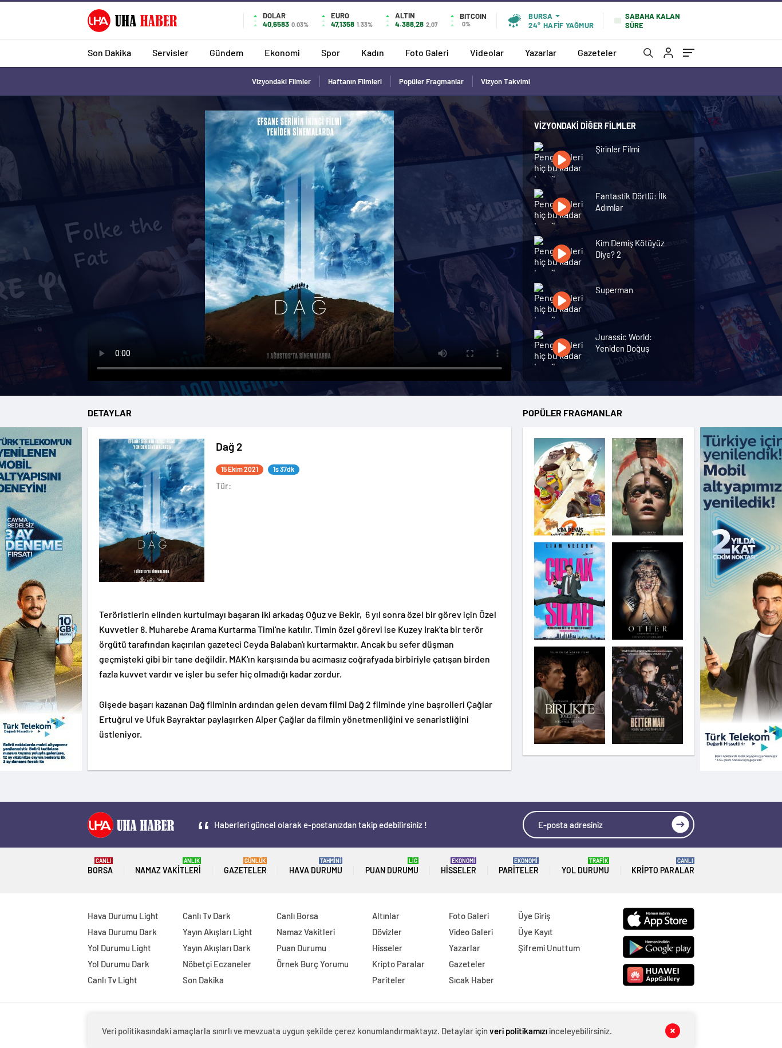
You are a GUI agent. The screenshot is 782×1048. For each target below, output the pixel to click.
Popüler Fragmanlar (431, 81)
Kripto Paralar (662, 866)
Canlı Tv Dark (207, 916)
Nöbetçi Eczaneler (217, 964)
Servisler (170, 52)
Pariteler (519, 866)
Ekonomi (282, 52)
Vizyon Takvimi (505, 81)
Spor (330, 52)
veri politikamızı (518, 1031)
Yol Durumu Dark (118, 964)
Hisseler (458, 866)
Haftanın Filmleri (355, 81)
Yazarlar (540, 52)
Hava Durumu (315, 866)
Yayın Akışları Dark (217, 948)
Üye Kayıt (535, 932)
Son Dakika (109, 52)
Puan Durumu (391, 866)
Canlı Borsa (297, 916)
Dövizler (387, 932)
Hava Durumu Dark (122, 932)
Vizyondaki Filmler (281, 81)
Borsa (100, 866)
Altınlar (386, 916)
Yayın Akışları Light (217, 932)
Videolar (487, 52)
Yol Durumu (585, 866)
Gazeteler (597, 52)
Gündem (226, 52)
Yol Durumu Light (119, 948)
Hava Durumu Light (123, 916)
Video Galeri (471, 932)
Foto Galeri (427, 52)
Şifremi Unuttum (549, 948)
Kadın (372, 52)
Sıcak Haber (471, 980)
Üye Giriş (534, 916)
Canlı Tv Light (112, 980)
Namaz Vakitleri (168, 866)
